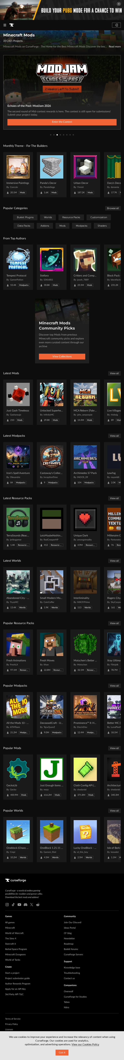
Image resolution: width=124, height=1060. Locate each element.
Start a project (12, 973)
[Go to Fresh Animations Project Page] (18, 652)
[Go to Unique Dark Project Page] (85, 527)
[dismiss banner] (119, 4)
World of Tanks (12, 960)
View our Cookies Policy (85, 1044)
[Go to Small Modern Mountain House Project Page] (52, 589)
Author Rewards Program (17, 984)
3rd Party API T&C (14, 994)
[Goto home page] (11, 25)
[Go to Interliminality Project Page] (85, 589)
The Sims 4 (10, 938)
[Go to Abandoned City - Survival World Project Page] (18, 589)
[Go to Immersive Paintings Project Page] (18, 174)
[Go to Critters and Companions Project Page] (85, 267)
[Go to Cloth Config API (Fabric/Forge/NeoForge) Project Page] (85, 777)
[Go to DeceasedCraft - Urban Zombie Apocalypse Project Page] (52, 714)
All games (10, 922)
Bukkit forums (71, 949)
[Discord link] (25, 905)
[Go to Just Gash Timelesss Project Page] (18, 402)
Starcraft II (10, 944)
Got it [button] (62, 1052)
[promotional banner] (62, 10)
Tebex (67, 1002)
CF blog (68, 933)
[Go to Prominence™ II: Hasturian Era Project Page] (85, 714)
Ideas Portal (70, 928)
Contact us (69, 978)
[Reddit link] (38, 905)
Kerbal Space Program (16, 949)
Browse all (113, 208)
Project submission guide (17, 978)
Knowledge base (72, 968)
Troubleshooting (72, 973)
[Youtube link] (19, 905)
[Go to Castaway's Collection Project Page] (52, 464)
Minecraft (10, 928)
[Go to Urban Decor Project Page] (85, 174)
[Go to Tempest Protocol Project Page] (18, 267)
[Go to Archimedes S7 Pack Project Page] (85, 464)
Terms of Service (13, 1019)
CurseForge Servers (73, 954)
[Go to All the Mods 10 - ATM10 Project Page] (18, 714)
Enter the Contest (62, 122)
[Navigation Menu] (4, 25)
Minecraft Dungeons (15, 954)
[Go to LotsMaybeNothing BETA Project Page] (52, 527)
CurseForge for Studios (75, 997)
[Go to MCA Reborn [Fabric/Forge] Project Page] (85, 402)
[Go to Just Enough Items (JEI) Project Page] (52, 777)
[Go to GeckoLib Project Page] (18, 777)
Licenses (9, 1030)
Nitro (66, 1007)
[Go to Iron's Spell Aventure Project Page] (18, 464)
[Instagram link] (7, 905)
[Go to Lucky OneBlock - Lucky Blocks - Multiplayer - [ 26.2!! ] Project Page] (85, 839)
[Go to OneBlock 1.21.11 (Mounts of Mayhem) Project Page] (52, 839)
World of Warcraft (14, 933)
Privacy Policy (11, 1024)
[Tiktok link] (13, 905)
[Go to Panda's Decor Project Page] (52, 174)
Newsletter (69, 938)
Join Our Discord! (73, 922)
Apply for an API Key (15, 989)
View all (114, 373)
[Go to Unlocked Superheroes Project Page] (52, 402)
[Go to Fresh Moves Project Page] (52, 652)
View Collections (62, 356)
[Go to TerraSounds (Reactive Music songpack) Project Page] (18, 527)
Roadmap (68, 944)
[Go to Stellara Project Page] (52, 267)
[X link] (32, 905)
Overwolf (68, 991)
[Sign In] (116, 25)
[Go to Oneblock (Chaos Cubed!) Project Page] (18, 839)
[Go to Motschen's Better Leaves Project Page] (85, 652)
